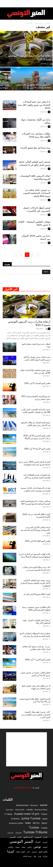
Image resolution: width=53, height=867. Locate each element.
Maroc (44, 823)
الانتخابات (18, 833)
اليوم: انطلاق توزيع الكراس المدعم (37, 594)
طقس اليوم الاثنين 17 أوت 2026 (37, 659)
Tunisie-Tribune (35, 832)
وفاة (34, 856)
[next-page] (16, 254)
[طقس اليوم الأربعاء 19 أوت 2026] (9, 452)
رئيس (29, 847)
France (44, 814)
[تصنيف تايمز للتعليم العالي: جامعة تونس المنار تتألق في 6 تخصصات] (9, 165)
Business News (41, 809)
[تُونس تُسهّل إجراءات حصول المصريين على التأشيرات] (9, 211)
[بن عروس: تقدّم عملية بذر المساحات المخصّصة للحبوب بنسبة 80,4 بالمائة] (9, 193)
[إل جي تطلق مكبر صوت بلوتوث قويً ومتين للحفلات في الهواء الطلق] (9, 689)
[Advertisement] (26, 749)
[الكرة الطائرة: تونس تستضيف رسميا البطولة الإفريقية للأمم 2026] (9, 610)
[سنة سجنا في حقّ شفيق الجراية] (9, 150)
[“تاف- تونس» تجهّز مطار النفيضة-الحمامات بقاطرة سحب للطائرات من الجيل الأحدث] (9, 715)
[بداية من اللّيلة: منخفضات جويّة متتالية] (9, 123)
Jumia (44, 818)
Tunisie (34, 827)
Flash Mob (9, 810)
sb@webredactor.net (23, 787)
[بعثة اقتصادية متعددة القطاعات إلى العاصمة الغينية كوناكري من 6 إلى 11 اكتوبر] (9, 478)
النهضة (45, 847)
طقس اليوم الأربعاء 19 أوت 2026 (37, 449)
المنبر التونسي (21, 841)
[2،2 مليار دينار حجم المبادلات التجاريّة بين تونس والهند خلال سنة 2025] (9, 105)
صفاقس (10, 847)
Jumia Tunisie (30, 818)
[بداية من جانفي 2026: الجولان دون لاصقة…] (9, 239)
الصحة (19, 837)
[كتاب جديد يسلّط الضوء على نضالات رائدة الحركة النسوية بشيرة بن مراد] (9, 570)
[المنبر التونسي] (26, 13)
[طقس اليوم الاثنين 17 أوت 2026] (9, 663)
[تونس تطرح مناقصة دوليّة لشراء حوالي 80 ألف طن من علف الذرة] (9, 373)
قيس (28, 852)
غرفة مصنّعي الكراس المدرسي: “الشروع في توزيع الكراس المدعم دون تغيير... (35, 530)
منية (51, 64)
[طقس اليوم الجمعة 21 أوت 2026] (9, 386)
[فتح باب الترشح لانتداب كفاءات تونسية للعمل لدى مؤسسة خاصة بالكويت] (9, 490)
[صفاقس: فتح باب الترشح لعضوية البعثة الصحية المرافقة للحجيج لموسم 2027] (9, 503)
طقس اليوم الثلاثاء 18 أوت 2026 (37, 541)
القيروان (44, 842)
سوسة (17, 847)
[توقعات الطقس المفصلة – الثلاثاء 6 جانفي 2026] (9, 225)
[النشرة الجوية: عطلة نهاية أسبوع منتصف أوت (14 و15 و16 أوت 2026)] (9, 702)
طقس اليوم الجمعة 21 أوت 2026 (37, 383)
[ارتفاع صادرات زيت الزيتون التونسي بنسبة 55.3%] (26, 306)
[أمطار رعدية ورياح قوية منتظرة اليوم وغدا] (9, 347)
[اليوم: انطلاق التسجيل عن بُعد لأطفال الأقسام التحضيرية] (9, 517)
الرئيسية (47, 23)
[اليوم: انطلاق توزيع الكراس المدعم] (9, 597)
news (28, 822)
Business (34, 805)
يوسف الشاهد (27, 856)
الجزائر (45, 837)
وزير (39, 856)
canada (29, 809)
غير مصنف (38, 23)
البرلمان (10, 833)
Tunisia (44, 827)
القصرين (12, 837)
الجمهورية (38, 837)
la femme (15, 818)
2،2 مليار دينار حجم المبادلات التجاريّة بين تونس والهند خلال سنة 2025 (34, 104)
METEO (36, 823)
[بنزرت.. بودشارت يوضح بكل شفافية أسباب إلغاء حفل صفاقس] (9, 650)
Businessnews (22, 805)
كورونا (10, 851)
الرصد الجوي (28, 837)
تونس (37, 846)
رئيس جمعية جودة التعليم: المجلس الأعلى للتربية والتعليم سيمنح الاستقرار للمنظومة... (35, 583)
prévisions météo (16, 823)
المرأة (37, 842)
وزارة (45, 856)
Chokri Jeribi (19, 809)
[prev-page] (38, 254)
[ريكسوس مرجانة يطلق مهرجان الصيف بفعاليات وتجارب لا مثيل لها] (32, 83)
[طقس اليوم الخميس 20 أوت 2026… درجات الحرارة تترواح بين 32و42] (9, 439)
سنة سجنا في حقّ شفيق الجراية (35, 147)
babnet (43, 805)
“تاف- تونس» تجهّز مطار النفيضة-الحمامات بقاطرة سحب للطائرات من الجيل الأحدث (35, 714)
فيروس (34, 851)
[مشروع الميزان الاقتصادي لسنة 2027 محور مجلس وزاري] (9, 399)
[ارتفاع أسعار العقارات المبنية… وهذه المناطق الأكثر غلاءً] (9, 623)
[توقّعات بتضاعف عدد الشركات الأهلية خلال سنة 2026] (9, 137)
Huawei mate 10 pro (26, 813)
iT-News (8, 814)
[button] (49, 3)
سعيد (23, 847)
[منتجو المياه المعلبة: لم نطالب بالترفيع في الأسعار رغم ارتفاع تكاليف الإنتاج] (9, 426)
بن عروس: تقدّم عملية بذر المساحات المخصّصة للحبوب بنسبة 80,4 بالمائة (36, 192)
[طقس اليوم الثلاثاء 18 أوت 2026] (9, 544)
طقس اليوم (43, 851)
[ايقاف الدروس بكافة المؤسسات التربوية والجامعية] (9, 179)
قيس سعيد (20, 851)
